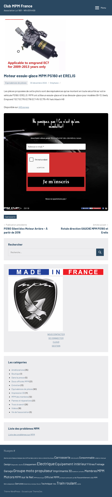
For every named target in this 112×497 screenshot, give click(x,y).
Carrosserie (10, 217)
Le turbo (81, 471)
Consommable (87, 457)
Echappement (29, 464)
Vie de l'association (20, 412)
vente (79, 484)
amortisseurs (13, 458)
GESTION (56, 345)
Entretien (15, 385)
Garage (8, 471)
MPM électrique (39, 478)
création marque (100, 458)
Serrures (19, 483)
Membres (91, 471)
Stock (39, 484)
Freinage (99, 464)
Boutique (15, 373)
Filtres (91, 464)
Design (7, 464)
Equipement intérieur (71, 464)
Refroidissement (9, 484)
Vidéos (14, 408)
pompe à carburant (66, 478)
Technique (46, 483)
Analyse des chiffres (23, 458)
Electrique (46, 463)
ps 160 (75, 478)
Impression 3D (18, 393)
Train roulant (67, 483)
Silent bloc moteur (30, 484)
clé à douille (75, 458)
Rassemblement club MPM (87, 477)
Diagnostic (14, 465)
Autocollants (43, 458)
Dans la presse (18, 377)
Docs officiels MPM (20, 381)
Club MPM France (18, 6)
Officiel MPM (52, 477)
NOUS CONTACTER (56, 334)
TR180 (54, 484)
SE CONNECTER (56, 338)
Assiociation (34, 458)
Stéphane (54, 82)
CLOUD (56, 342)
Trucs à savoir (17, 404)
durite (21, 465)
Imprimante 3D (62, 471)
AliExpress (23, 107)
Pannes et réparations (21, 400)
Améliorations (17, 370)
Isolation (75, 471)
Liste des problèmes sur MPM (21, 434)
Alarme (6, 458)
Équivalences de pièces (15, 82)
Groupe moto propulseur (33, 470)
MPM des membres (20, 396)
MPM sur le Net (24, 477)
